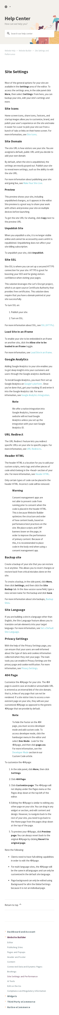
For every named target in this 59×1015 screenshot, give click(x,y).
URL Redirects (34, 448)
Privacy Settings (29, 668)
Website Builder (25, 50)
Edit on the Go (14, 986)
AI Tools (11, 981)
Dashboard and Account (21, 931)
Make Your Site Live (32, 183)
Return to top (12, 904)
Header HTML (42, 474)
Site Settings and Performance (22, 976)
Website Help (10, 50)
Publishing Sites (15, 947)
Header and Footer (16, 957)
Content (11, 961)
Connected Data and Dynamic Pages (24, 966)
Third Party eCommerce (21, 1001)
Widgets (12, 996)
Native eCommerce (18, 1007)
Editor (10, 942)
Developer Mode (20, 752)
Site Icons (32, 134)
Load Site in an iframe (41, 352)
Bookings (11, 971)
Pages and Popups (16, 952)
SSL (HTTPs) (47, 325)
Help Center (17, 18)
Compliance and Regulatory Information (26, 990)
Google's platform (33, 383)
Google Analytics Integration (35, 395)
